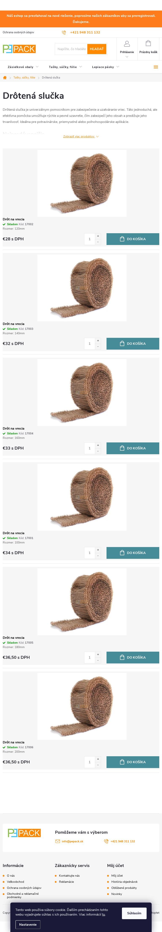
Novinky (116, 894)
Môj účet (117, 875)
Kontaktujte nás (69, 875)
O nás (11, 875)
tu (103, 914)
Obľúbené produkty (124, 888)
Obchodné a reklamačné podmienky (23, 895)
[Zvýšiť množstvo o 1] (98, 236)
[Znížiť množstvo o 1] (98, 242)
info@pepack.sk (72, 841)
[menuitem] (23, 67)
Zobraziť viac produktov (79, 136)
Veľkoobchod (15, 882)
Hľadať (97, 49)
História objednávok (124, 882)
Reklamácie (66, 882)
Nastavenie (28, 924)
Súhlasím (134, 913)
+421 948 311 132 (123, 841)
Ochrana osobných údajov (18, 32)
